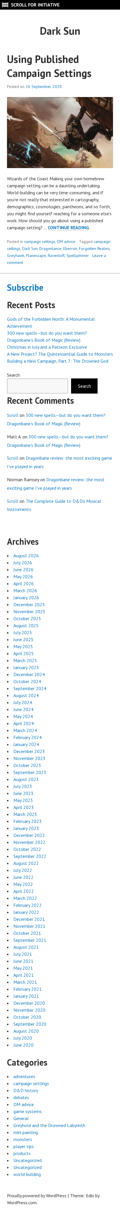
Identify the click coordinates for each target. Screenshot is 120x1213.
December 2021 (29, 919)
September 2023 (29, 772)
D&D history (25, 1090)
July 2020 (22, 1038)
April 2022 (23, 891)
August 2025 (26, 625)
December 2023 (29, 751)
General (21, 1118)
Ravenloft (56, 255)
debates (21, 1097)
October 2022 (27, 849)
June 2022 (23, 877)
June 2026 (23, 569)
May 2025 (23, 646)
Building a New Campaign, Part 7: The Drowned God (57, 361)
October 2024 (27, 681)
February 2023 (27, 821)
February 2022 (27, 905)
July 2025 (22, 632)
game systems (27, 1111)
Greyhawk (15, 255)
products (22, 1153)
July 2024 (22, 702)
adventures (24, 1076)
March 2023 (25, 814)
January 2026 (26, 597)
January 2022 (26, 912)
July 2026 (22, 562)
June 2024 (23, 709)
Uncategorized (27, 1160)
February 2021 (27, 989)
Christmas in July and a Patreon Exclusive (47, 347)
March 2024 (25, 730)
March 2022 (25, 898)
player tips (23, 1146)
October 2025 (27, 618)
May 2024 (23, 716)
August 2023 (26, 779)
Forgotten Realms (94, 248)
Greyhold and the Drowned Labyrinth (49, 1125)
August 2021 (26, 947)
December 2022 (29, 835)
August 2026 (26, 555)
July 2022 (22, 870)
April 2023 (23, 807)
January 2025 (26, 667)
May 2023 (23, 800)
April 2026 (23, 583)
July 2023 (22, 786)
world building (27, 1174)
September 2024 (29, 688)
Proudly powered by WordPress (36, 1195)
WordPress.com (22, 1202)
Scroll (12, 415)
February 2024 (27, 737)
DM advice (66, 241)
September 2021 (29, 940)
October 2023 (27, 765)
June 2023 (23, 793)
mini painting (25, 1132)
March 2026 (25, 590)
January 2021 (26, 996)
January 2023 (26, 828)
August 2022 (26, 863)
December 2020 (29, 1003)
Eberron (70, 248)
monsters (22, 1139)
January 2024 (26, 744)
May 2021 (23, 968)
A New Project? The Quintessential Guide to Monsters (60, 354)
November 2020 (29, 1010)
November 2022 (29, 842)
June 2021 (23, 961)
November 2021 (29, 926)
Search (13, 375)
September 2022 (29, 856)
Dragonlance (50, 248)
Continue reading (68, 228)
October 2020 (27, 1017)
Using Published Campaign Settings (49, 66)
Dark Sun (30, 248)
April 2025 (23, 653)
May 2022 (23, 884)
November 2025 (29, 611)
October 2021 (27, 933)
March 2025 (25, 660)
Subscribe (25, 287)
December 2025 (29, 604)
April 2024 (23, 723)
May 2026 (23, 576)
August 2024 (26, 695)
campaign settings (39, 241)
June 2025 (23, 639)
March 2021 (25, 982)
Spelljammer (77, 255)
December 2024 (29, 674)
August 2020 (26, 1031)
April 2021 (23, 975)
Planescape (36, 255)
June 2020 (23, 1045)
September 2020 (29, 1024)
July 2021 (22, 954)
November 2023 (29, 758)
